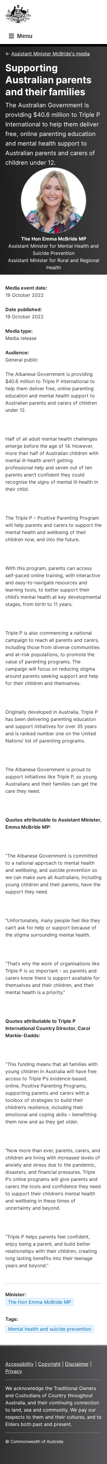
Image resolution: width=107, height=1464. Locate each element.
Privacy (13, 1371)
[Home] (19, 15)
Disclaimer (77, 1364)
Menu (23, 36)
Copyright (49, 1364)
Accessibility (19, 1364)
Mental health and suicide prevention (49, 1329)
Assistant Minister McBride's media (50, 54)
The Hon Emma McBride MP (39, 1302)
